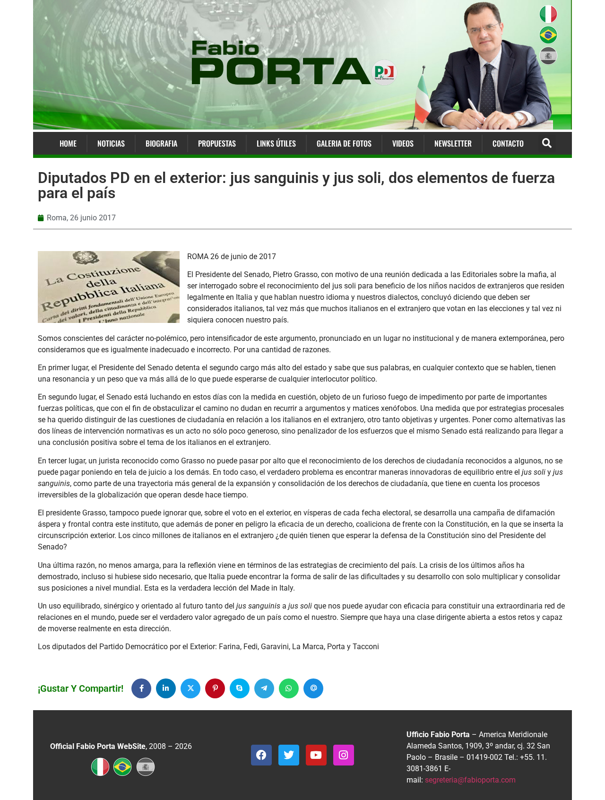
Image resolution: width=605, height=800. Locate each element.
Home (68, 143)
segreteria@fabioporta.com (470, 779)
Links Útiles (276, 143)
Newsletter (453, 143)
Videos (403, 143)
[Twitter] (288, 755)
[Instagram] (343, 755)
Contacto (508, 143)
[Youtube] (316, 755)
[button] (547, 143)
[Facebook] (261, 755)
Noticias (111, 143)
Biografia (161, 143)
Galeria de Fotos (344, 143)
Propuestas (217, 143)
